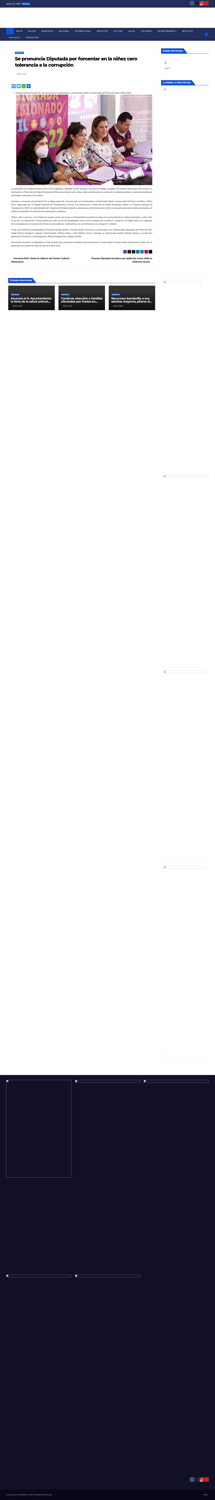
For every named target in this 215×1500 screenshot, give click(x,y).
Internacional (83, 31)
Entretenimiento (167, 31)
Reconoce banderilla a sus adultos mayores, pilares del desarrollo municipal (131, 301)
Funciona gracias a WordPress (17, 1495)
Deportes (102, 31)
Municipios (47, 31)
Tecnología (33, 37)
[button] (202, 34)
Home (206, 1495)
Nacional (64, 31)
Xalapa (32, 31)
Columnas (146, 31)
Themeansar (47, 1495)
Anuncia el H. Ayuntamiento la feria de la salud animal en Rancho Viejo (31, 301)
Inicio (19, 31)
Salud (131, 31)
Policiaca (14, 37)
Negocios (187, 31)
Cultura (118, 31)
